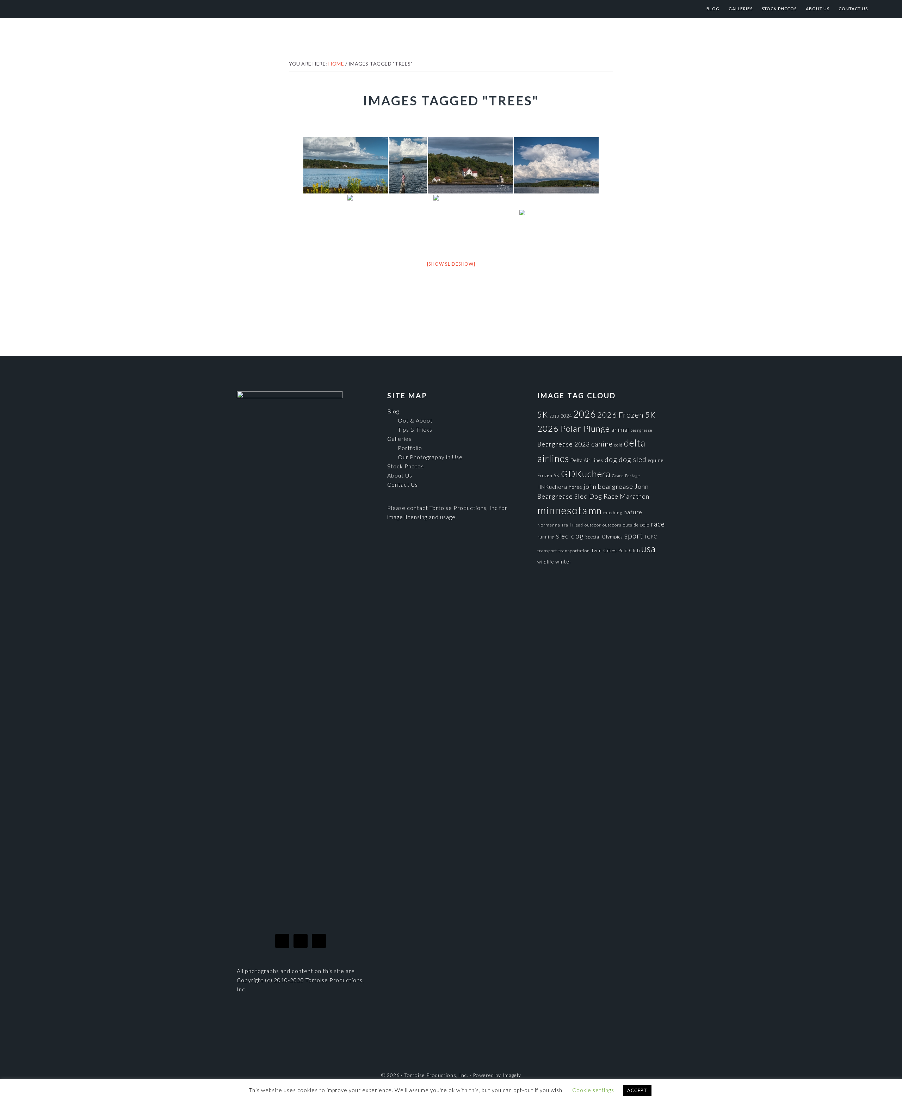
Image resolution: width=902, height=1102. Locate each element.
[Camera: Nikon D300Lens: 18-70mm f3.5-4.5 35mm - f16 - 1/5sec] (537, 223)
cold (618, 445)
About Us (399, 475)
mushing (612, 512)
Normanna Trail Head (560, 525)
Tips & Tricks (415, 429)
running (546, 537)
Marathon (634, 496)
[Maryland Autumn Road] (389, 223)
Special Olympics (604, 537)
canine (602, 443)
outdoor (593, 525)
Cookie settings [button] (593, 1090)
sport (633, 535)
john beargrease (608, 486)
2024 (566, 416)
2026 (584, 414)
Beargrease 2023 (563, 444)
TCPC (650, 537)
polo (644, 525)
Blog (393, 411)
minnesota (562, 510)
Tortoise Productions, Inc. (91, 9)
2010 (554, 416)
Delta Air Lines (586, 460)
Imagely (511, 1075)
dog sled (633, 459)
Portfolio (410, 447)
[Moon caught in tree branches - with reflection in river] (475, 223)
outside (631, 525)
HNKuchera (552, 487)
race (658, 524)
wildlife (545, 562)
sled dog (570, 536)
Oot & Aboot (415, 420)
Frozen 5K (548, 475)
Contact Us (402, 484)
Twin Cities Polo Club (615, 550)
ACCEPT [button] (637, 1090)
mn (595, 510)
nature (633, 512)
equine (655, 460)
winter (563, 562)
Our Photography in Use (430, 457)
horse (575, 487)
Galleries (399, 438)
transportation (574, 550)
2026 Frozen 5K (626, 414)
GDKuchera (586, 473)
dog (611, 459)
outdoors (612, 525)
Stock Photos (405, 466)
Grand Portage (626, 475)
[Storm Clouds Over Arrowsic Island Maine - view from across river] (556, 165)
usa (648, 548)
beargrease (641, 430)
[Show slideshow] (451, 264)
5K (542, 414)
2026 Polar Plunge (573, 428)
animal (620, 429)
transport (547, 550)
